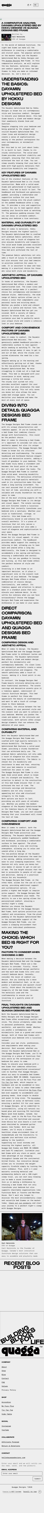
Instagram (6, 1426)
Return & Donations (11, 1446)
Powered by (12, 1491)
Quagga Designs (12, 61)
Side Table (7, 1414)
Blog (4, 1374)
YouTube (5, 1430)
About (4, 1367)
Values (5, 1386)
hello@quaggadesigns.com (13, 1457)
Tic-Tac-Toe (7, 1082)
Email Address (9, 1469)
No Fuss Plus (8, 1406)
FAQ (3, 1382)
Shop (4, 1371)
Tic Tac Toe (7, 1410)
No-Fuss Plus (35, 1090)
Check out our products (20, 1203)
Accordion (36, 1098)
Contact (5, 1378)
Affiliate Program (10, 1442)
